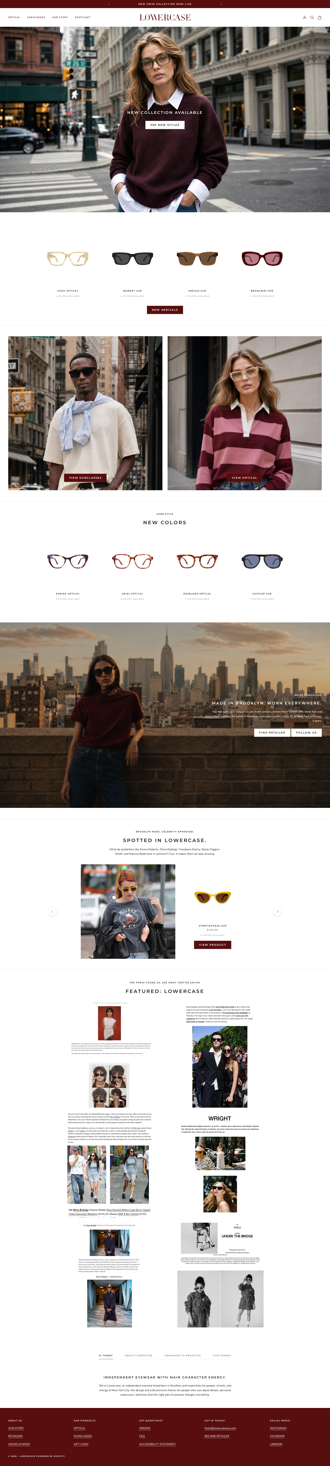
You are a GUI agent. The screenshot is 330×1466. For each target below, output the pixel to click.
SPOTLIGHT (82, 17)
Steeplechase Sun (213, 925)
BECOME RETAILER (217, 1436)
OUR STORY (60, 17)
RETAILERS (15, 1436)
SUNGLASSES (36, 17)
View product (212, 944)
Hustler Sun (262, 593)
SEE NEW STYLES (165, 125)
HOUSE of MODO (19, 1444)
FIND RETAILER (272, 732)
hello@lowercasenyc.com (220, 1428)
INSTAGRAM (278, 1428)
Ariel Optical (132, 593)
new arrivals (165, 309)
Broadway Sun (262, 290)
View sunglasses (85, 477)
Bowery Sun (132, 290)
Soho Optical (67, 290)
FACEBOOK (277, 1436)
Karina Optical (68, 593)
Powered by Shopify (50, 1456)
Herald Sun (197, 290)
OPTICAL (14, 17)
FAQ (142, 1436)
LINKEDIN (276, 1444)
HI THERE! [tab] (106, 1355)
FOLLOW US (306, 732)
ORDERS (144, 1428)
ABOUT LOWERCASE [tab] (139, 1355)
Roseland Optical (197, 593)
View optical (244, 477)
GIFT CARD (81, 1444)
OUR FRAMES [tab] (222, 1355)
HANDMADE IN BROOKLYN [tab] (183, 1355)
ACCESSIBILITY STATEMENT (157, 1444)
